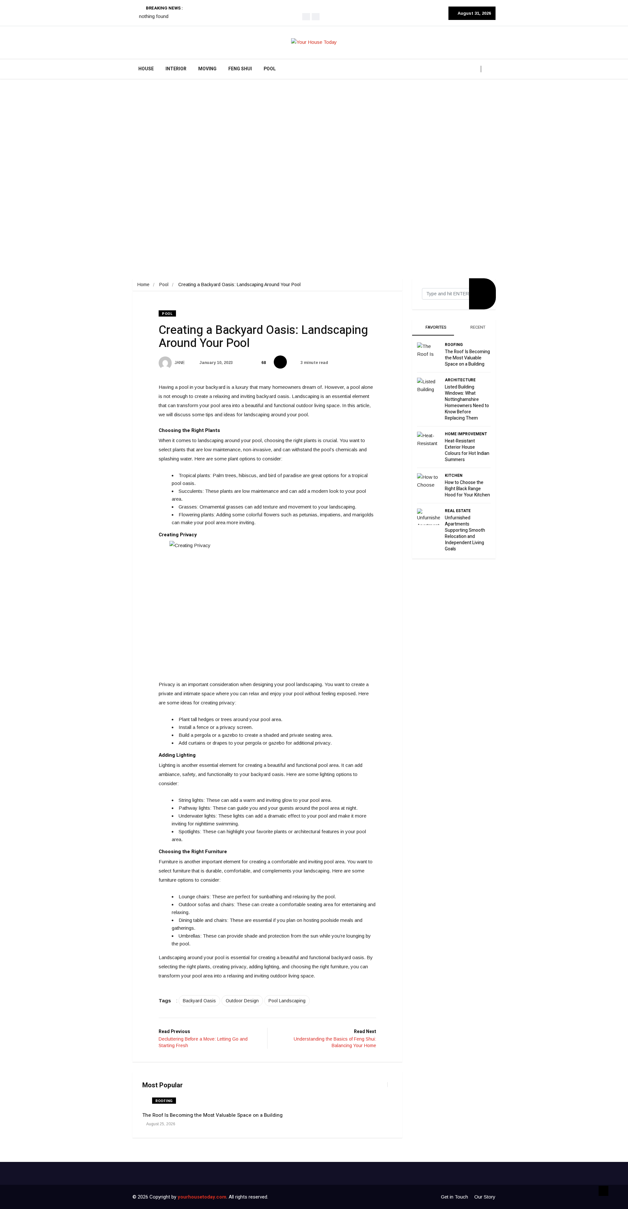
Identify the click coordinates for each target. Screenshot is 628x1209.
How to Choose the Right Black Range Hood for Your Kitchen (467, 488)
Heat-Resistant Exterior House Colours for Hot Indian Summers (467, 450)
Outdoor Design (242, 1000)
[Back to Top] (603, 1191)
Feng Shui (240, 68)
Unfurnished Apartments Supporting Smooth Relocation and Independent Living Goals (465, 533)
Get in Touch (454, 1197)
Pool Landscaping (287, 1000)
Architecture (460, 380)
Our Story (485, 1197)
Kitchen (453, 475)
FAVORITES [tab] (435, 327)
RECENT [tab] (477, 327)
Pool (270, 68)
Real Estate (458, 511)
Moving (207, 68)
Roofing (164, 1101)
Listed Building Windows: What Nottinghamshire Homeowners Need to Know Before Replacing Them (467, 403)
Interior (176, 68)
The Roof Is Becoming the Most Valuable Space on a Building (212, 1115)
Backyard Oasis (199, 1000)
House (146, 68)
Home (143, 284)
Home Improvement (466, 434)
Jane (179, 362)
